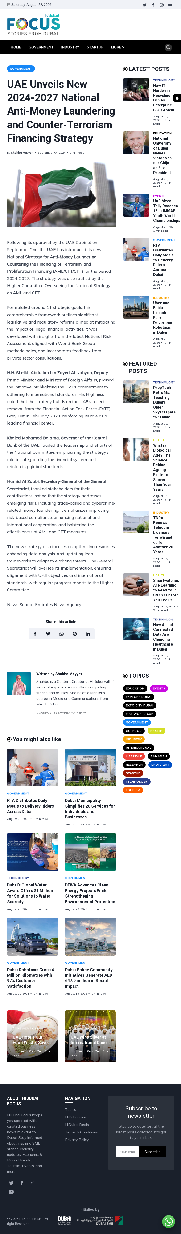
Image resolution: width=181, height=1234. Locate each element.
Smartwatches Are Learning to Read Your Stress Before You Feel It (166, 590)
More (116, 47)
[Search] (168, 47)
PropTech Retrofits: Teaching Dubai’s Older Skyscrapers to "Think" (164, 402)
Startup (95, 47)
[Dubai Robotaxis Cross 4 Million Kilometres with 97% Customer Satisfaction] (32, 937)
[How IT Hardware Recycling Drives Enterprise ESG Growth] (138, 101)
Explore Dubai (139, 697)
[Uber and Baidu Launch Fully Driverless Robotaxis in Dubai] (138, 322)
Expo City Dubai (139, 705)
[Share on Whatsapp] (61, 633)
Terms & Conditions (81, 1132)
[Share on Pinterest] (74, 633)
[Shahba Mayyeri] (19, 694)
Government (41, 47)
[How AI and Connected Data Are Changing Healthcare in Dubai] (138, 641)
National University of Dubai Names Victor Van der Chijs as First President (162, 155)
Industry (70, 47)
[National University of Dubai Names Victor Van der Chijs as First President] (138, 159)
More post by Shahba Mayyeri (59, 712)
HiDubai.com (75, 1117)
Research (134, 764)
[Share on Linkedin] (88, 633)
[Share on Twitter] (48, 633)
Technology (18, 878)
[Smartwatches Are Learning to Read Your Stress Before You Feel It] (138, 592)
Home (16, 47)
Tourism (133, 790)
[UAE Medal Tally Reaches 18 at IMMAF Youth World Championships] (138, 213)
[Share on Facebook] (35, 633)
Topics (70, 1109)
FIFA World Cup (139, 714)
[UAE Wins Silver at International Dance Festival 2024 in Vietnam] (90, 1036)
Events (159, 196)
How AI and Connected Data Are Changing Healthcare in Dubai (163, 637)
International (139, 747)
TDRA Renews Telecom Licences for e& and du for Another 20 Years (163, 535)
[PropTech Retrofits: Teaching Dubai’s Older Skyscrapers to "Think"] (138, 406)
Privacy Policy (77, 1139)
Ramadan (159, 756)
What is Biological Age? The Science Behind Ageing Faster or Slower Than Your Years (162, 467)
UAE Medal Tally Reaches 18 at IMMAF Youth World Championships (166, 211)
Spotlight (160, 764)
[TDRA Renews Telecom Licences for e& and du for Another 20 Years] (138, 539)
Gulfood (134, 730)
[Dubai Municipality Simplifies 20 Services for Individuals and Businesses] (90, 767)
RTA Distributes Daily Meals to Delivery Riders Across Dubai (30, 806)
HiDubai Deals (77, 1124)
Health (159, 440)
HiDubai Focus (30, 1219)
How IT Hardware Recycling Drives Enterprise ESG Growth (163, 97)
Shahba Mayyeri (22, 152)
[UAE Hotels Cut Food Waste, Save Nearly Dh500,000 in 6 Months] (32, 1036)
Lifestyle (134, 756)
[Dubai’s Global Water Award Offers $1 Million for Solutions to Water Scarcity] (32, 852)
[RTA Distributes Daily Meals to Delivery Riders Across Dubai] (32, 767)
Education (162, 133)
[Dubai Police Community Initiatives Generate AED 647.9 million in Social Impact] (90, 937)
